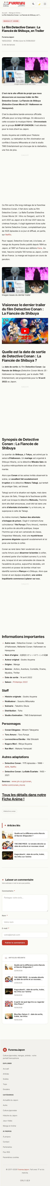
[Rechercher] (33, 4)
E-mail (5, 928)
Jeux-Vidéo (7, 1121)
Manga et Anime (14, 13)
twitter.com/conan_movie (13, 785)
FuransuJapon (23, 1169)
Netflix (8, 234)
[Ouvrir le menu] (45, 4)
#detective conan (10, 811)
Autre (5, 1105)
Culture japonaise (10, 1110)
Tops (5, 1084)
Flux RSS (6, 1152)
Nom (5, 915)
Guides (5, 1079)
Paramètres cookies (11, 1157)
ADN (7, 767)
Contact (6, 1142)
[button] (25, 331)
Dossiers (6, 1089)
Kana (39, 248)
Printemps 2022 (20, 682)
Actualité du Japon (10, 1100)
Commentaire (8, 891)
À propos (6, 1137)
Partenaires (7, 1147)
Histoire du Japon (10, 1115)
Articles (6, 1074)
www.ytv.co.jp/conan (21, 781)
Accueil (4, 13)
